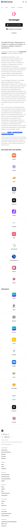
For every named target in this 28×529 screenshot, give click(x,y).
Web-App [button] (3, 454)
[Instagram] (8, 434)
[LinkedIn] (3, 434)
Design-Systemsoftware (17, 132)
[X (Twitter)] (1, 434)
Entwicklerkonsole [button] (5, 474)
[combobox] (8, 437)
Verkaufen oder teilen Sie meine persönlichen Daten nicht (11, 442)
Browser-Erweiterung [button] (5, 452)
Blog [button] (2, 491)
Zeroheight (20, 7)
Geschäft (13, 7)
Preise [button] (2, 486)
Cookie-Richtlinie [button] (5, 515)
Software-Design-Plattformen (7, 134)
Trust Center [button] (4, 511)
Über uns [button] (3, 501)
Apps (6, 7)
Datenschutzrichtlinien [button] (6, 513)
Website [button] (15, 33)
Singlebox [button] (3, 458)
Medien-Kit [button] (3, 505)
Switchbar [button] (3, 456)
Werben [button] (3, 480)
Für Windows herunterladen (15, 29)
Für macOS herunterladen (15, 25)
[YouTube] (6, 434)
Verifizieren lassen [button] (5, 476)
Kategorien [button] (3, 468)
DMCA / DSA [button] (4, 523)
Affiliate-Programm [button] (5, 493)
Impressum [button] (3, 525)
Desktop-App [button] (4, 450)
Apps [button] (2, 464)
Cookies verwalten (4, 439)
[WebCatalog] (2, 431)
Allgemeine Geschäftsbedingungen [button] (9, 521)
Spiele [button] (2, 466)
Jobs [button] (2, 503)
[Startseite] (6, 2)
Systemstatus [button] (4, 495)
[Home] (1, 7)
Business (9, 132)
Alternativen (5, 289)
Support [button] (3, 489)
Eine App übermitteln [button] (5, 478)
